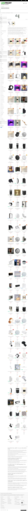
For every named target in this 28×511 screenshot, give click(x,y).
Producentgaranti (2, 501)
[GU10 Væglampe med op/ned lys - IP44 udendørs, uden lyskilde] (24, 181)
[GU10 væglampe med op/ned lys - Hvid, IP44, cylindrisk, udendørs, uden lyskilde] (11, 379)
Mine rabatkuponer (9, 503)
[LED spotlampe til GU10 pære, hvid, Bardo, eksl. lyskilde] (11, 367)
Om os (1, 504)
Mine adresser (9, 501)
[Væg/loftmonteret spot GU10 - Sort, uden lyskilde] (11, 425)
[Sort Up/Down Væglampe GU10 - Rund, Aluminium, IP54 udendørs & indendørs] (24, 111)
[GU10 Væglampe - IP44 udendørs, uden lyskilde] (11, 297)
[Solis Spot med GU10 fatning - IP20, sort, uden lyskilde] (24, 344)
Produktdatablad (12, 62)
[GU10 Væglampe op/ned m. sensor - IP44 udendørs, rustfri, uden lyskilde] (24, 402)
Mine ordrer (9, 498)
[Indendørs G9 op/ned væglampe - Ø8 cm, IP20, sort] (11, 414)
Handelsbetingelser (3, 499)
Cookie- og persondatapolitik (3, 502)
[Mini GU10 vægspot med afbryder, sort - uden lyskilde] (11, 437)
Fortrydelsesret (2, 505)
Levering (2, 500)
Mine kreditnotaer (9, 500)
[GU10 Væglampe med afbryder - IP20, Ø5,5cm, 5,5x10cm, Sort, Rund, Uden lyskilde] (11, 228)
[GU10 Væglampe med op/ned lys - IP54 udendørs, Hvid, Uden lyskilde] (17, 204)
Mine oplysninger (9, 502)
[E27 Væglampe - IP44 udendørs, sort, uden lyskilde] (11, 286)
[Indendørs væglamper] (9, 23)
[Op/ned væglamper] (13, 23)
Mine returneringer (9, 499)
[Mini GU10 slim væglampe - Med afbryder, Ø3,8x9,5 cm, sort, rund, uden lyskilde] (24, 251)
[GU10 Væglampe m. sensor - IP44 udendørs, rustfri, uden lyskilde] (11, 309)
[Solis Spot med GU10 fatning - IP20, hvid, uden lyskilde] (24, 379)
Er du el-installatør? (23, 510)
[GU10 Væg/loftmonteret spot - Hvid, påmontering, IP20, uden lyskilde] (24, 216)
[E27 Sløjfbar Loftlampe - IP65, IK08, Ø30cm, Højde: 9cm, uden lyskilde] (24, 134)
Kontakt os (2, 498)
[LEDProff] (11, 3)
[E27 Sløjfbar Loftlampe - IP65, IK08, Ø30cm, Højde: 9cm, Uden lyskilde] (17, 251)
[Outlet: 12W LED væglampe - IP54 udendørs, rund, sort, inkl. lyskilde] (24, 262)
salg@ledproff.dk (18, 504)
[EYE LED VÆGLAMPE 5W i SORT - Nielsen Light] (11, 344)
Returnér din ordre (2, 503)
